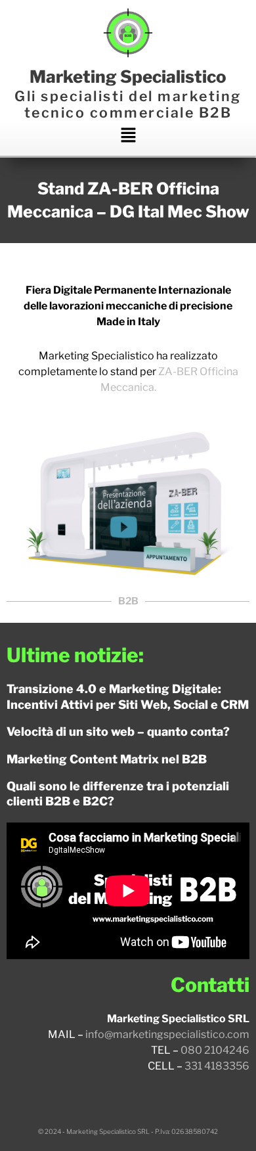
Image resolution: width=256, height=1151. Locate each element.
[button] (128, 138)
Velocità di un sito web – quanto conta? (118, 731)
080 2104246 (215, 1050)
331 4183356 (216, 1066)
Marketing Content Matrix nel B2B (107, 759)
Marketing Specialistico (128, 76)
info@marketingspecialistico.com (167, 1034)
